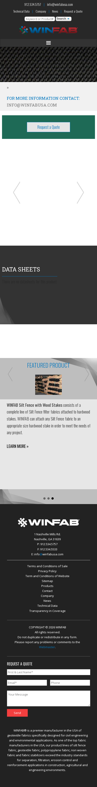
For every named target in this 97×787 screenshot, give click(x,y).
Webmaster (47, 647)
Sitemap (47, 581)
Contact (47, 591)
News (55, 11)
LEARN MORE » (18, 446)
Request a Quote (73, 11)
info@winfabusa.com (60, 4)
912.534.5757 (32, 4)
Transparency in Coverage (47, 611)
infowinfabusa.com (48, 554)
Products (47, 586)
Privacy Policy (47, 571)
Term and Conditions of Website (47, 576)
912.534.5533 (48, 549)
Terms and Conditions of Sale (47, 566)
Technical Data (21, 11)
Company (41, 11)
